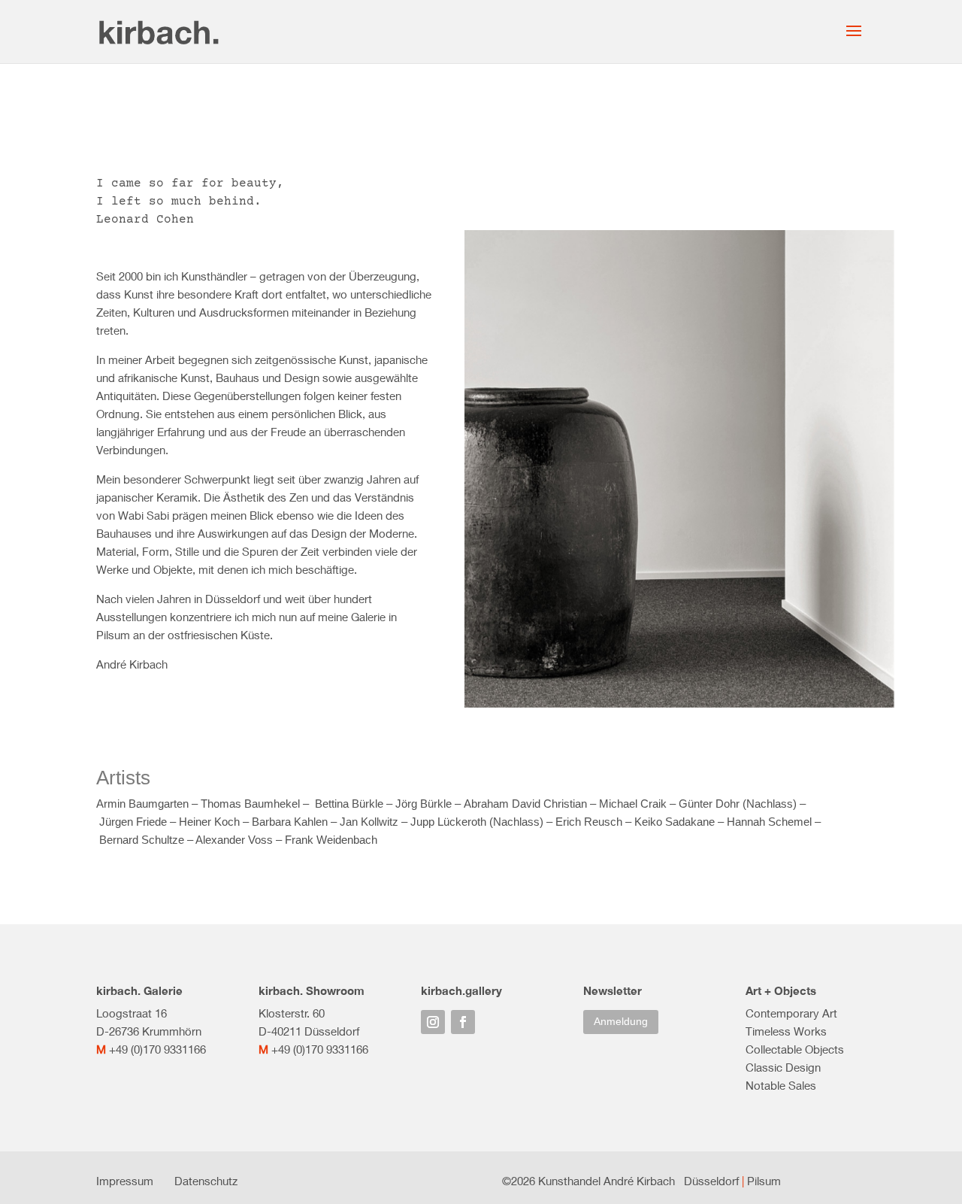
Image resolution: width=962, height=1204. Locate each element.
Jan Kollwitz (369, 821)
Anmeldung (621, 1021)
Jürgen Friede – (139, 821)
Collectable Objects (795, 1049)
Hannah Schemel (769, 821)
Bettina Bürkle (350, 803)
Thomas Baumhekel (250, 803)
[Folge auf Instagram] (433, 1022)
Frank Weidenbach (331, 839)
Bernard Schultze (141, 839)
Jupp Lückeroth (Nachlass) (476, 821)
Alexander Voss (234, 839)
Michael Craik (634, 803)
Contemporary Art (791, 1013)
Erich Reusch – (594, 821)
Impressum (124, 1180)
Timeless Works (786, 1031)
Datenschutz (205, 1180)
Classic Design (783, 1067)
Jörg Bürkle (423, 803)
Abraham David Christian (525, 803)
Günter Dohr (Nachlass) (738, 803)
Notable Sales (781, 1085)
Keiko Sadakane (674, 821)
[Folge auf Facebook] (463, 1022)
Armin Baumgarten (142, 803)
